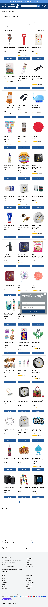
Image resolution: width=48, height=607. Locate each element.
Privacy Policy (29, 584)
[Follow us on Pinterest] (7, 596)
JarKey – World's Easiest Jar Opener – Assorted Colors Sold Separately (23, 49)
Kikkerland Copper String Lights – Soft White (9, 400)
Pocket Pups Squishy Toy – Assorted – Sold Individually (9, 372)
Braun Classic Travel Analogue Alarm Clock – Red (9, 285)
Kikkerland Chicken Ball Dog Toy (38, 48)
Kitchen (4, 586)
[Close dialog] (45, 294)
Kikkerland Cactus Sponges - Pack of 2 (36, 343)
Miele (3, 584)
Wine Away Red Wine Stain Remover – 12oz (9, 459)
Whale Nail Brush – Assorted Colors (36, 106)
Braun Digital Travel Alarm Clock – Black (38, 488)
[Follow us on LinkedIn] (12, 596)
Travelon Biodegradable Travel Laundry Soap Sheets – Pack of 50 (9, 107)
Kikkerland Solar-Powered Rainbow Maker (9, 48)
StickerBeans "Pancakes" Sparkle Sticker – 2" (23, 459)
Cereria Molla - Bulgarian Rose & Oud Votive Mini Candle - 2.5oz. (9, 489)
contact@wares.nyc (33, 542)
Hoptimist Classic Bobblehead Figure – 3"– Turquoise (37, 460)
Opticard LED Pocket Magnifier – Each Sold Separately (8, 315)
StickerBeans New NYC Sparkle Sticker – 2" (37, 429)
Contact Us (28, 580)
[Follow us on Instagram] (5, 596)
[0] (44, 6)
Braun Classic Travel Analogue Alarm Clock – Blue (23, 256)
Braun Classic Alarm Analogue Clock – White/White (36, 227)
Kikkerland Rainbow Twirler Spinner (24, 284)
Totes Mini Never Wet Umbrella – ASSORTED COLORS (8, 256)
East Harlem (29, 564)
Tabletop (4, 582)
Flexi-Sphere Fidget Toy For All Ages (9, 429)
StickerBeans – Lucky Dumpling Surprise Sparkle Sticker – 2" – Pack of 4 (38, 256)
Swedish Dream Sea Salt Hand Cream (9, 226)
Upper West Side (30, 566)
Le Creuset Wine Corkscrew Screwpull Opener (37, 78)
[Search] (38, 6)
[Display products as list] (43, 30)
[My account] (42, 6)
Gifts (3, 580)
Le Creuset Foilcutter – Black (23, 106)
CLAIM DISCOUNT (33, 311)
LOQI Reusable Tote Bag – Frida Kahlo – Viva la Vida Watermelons (38, 401)
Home (3, 11)
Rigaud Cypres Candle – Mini (37, 197)
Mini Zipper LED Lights (23, 370)
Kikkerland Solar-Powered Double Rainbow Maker (24, 77)
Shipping (28, 588)
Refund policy (29, 586)
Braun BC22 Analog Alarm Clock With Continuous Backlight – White (23, 430)
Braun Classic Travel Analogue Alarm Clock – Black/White (23, 401)
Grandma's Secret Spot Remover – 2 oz (9, 166)
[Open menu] (3, 6)
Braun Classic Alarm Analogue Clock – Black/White (36, 372)
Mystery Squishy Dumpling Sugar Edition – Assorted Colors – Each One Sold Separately (23, 168)
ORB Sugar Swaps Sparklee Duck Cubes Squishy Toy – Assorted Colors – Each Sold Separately (10, 137)
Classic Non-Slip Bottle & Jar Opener (38, 135)
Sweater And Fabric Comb (9, 76)
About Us (28, 578)
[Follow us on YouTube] (10, 596)
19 (28, 502)
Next (41, 502)
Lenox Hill (28, 562)
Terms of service (30, 582)
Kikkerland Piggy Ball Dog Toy (37, 284)
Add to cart (9, 58)
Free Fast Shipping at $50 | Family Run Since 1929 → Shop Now (24, 1)
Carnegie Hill (29, 558)
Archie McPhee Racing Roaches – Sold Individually (24, 226)
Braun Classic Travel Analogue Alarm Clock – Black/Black (37, 167)
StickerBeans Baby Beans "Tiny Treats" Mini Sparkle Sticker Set (9, 344)
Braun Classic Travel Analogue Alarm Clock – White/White (23, 198)
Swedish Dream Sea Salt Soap (9, 197)
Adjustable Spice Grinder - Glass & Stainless (24, 135)
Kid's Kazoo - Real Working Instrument (24, 488)
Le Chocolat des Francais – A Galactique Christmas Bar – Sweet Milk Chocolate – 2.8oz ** (24, 344)
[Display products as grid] (41, 30)
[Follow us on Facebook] (3, 596)
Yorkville (28, 560)
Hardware (4, 588)
